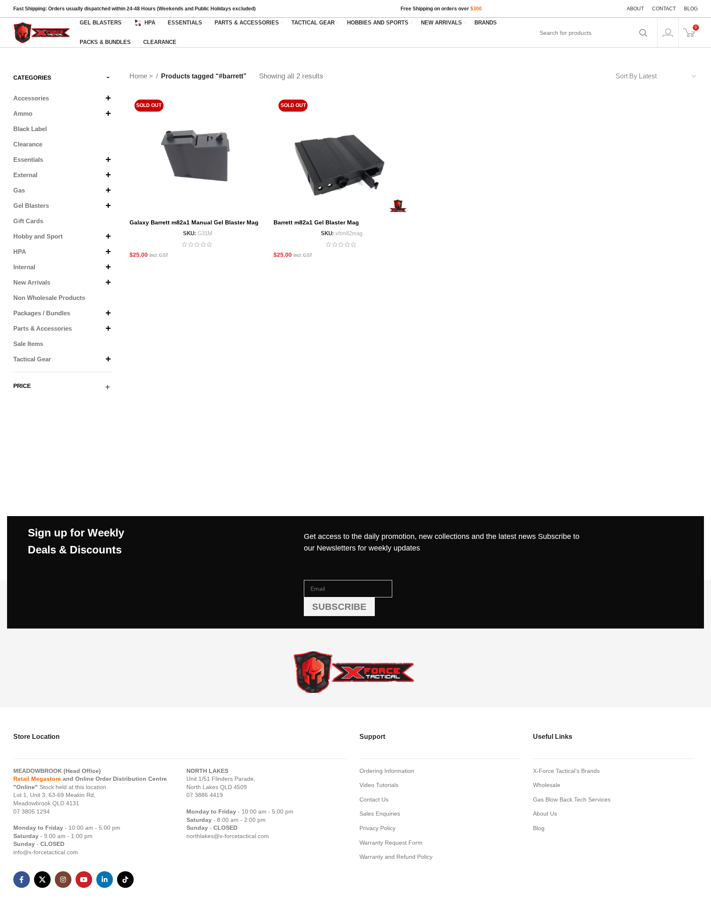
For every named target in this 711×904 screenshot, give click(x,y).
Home (139, 76)
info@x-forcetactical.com (45, 852)
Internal (24, 266)
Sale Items (28, 343)
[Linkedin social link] (104, 879)
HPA (19, 251)
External (25, 174)
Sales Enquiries (379, 813)
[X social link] (42, 879)
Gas (19, 190)
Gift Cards (28, 220)
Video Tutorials (378, 785)
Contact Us (373, 799)
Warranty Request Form (391, 842)
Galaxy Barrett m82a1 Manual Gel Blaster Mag (194, 222)
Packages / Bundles (41, 313)
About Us (545, 813)
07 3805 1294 (31, 811)
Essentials (28, 159)
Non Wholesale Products (49, 297)
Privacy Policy (377, 828)
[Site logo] (42, 32)
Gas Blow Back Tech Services (572, 799)
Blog (539, 828)
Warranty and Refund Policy (395, 856)
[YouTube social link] (84, 879)
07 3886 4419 (204, 795)
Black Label (30, 128)
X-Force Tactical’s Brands (566, 771)
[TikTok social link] (125, 879)
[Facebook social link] (21, 879)
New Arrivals (31, 282)
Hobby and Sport (38, 236)
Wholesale (546, 785)
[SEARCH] (643, 32)
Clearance (27, 144)
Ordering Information (386, 771)
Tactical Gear (32, 359)
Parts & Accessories (42, 328)
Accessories (31, 98)
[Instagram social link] (63, 879)
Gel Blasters (31, 205)
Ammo (22, 113)
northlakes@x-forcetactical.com (227, 836)
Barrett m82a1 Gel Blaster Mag (316, 222)
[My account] (667, 32)
